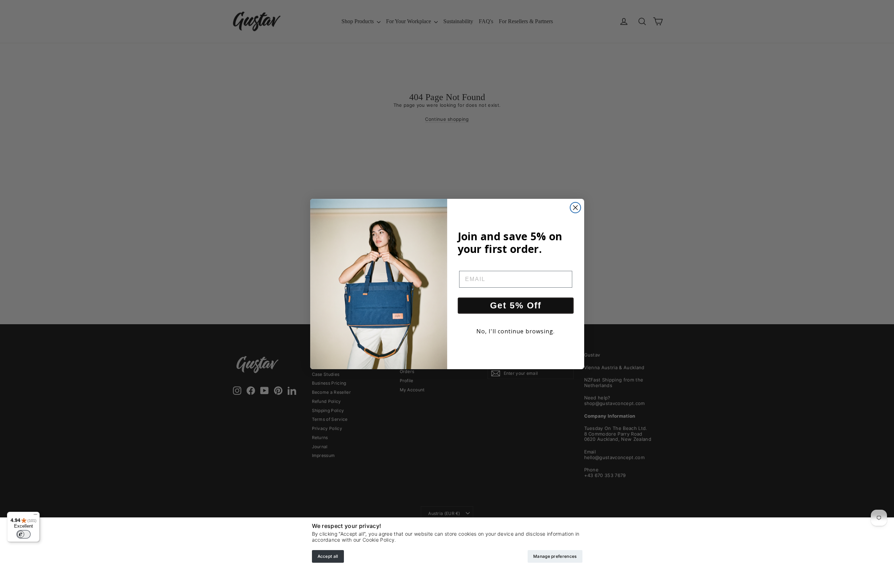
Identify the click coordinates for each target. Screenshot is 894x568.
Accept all (328, 556)
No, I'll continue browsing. (515, 331)
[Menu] (35, 516)
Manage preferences (554, 556)
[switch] (24, 534)
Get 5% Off (515, 305)
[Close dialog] (575, 207)
